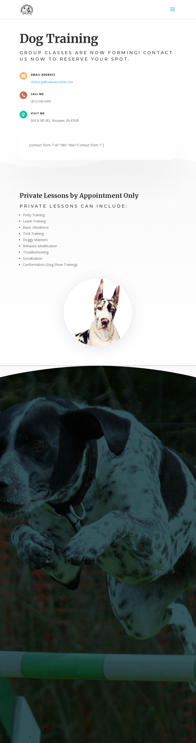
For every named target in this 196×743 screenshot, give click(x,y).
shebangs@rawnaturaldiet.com (52, 82)
